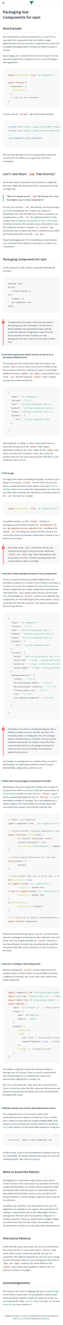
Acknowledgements (16, 1283)
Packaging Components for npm (25, 259)
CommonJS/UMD (31, 790)
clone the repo (9, 1304)
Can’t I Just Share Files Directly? (29, 174)
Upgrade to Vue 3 (26, 2)
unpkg (46, 453)
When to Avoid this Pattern (21, 1172)
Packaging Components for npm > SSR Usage (36, 220)
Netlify (46, 1318)
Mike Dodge (53, 1291)
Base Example (12, 28)
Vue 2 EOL (40, 2)
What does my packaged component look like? (27, 780)
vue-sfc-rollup (31, 1301)
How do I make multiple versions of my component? (30, 573)
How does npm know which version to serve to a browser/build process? (28, 356)
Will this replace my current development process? (29, 1108)
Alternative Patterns (17, 1238)
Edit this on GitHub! (22, 1318)
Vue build (7, 210)
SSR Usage (8, 473)
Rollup (46, 586)
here (5, 596)
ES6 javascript (9, 793)
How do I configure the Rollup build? (22, 963)
